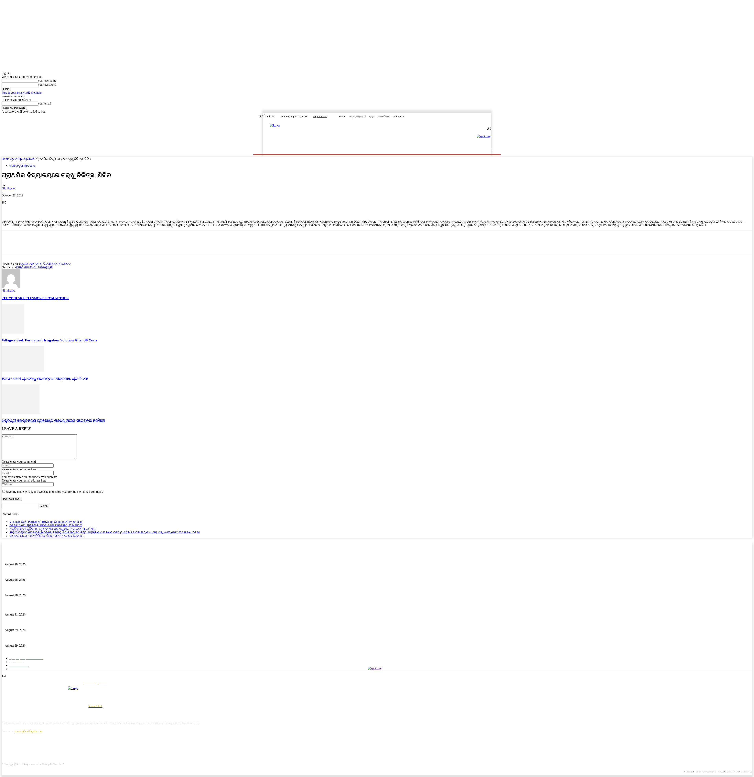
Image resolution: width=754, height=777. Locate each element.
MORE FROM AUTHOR (51, 298)
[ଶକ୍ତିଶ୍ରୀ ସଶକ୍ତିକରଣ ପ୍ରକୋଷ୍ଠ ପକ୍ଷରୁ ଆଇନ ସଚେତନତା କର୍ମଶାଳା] (20, 413)
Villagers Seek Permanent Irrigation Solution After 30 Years (49, 340)
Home (5, 159)
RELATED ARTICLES (18, 298)
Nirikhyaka (9, 188)
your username (47, 80)
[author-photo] (11, 287)
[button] (491, 149)
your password (47, 84)
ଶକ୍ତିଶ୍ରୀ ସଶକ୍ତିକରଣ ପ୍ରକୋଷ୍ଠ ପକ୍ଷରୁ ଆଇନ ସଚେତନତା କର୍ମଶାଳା (53, 420)
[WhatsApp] (50, 208)
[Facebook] (474, 116)
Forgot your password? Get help (22, 92)
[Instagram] (479, 116)
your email (44, 103)
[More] (64, 208)
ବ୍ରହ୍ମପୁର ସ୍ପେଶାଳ (23, 159)
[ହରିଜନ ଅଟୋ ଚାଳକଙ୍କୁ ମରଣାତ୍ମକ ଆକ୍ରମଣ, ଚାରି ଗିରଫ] (23, 371)
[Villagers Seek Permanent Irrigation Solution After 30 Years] (13, 332)
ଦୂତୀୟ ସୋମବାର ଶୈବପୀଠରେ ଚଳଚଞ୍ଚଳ (46, 263)
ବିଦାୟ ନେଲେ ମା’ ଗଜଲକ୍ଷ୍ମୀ (34, 267)
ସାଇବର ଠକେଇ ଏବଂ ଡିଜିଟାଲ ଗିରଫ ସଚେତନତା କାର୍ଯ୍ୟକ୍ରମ (46, 536)
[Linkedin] (26, 749)
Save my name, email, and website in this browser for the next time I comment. (54, 491)
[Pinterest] (36, 208)
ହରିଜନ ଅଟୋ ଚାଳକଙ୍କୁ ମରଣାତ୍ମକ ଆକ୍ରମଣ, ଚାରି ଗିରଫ (45, 379)
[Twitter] (484, 116)
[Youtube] (493, 116)
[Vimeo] (489, 116)
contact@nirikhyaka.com (28, 731)
